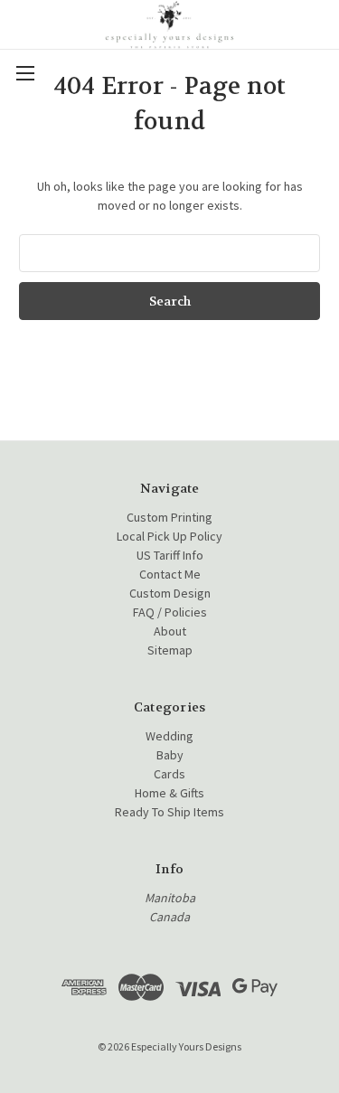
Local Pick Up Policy (169, 536)
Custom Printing (169, 517)
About (170, 631)
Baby (170, 755)
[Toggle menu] (25, 73)
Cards (169, 774)
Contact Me (170, 574)
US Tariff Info (170, 555)
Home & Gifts (169, 793)
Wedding (169, 736)
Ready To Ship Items (169, 812)
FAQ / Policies (170, 612)
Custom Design (170, 593)
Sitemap (170, 650)
